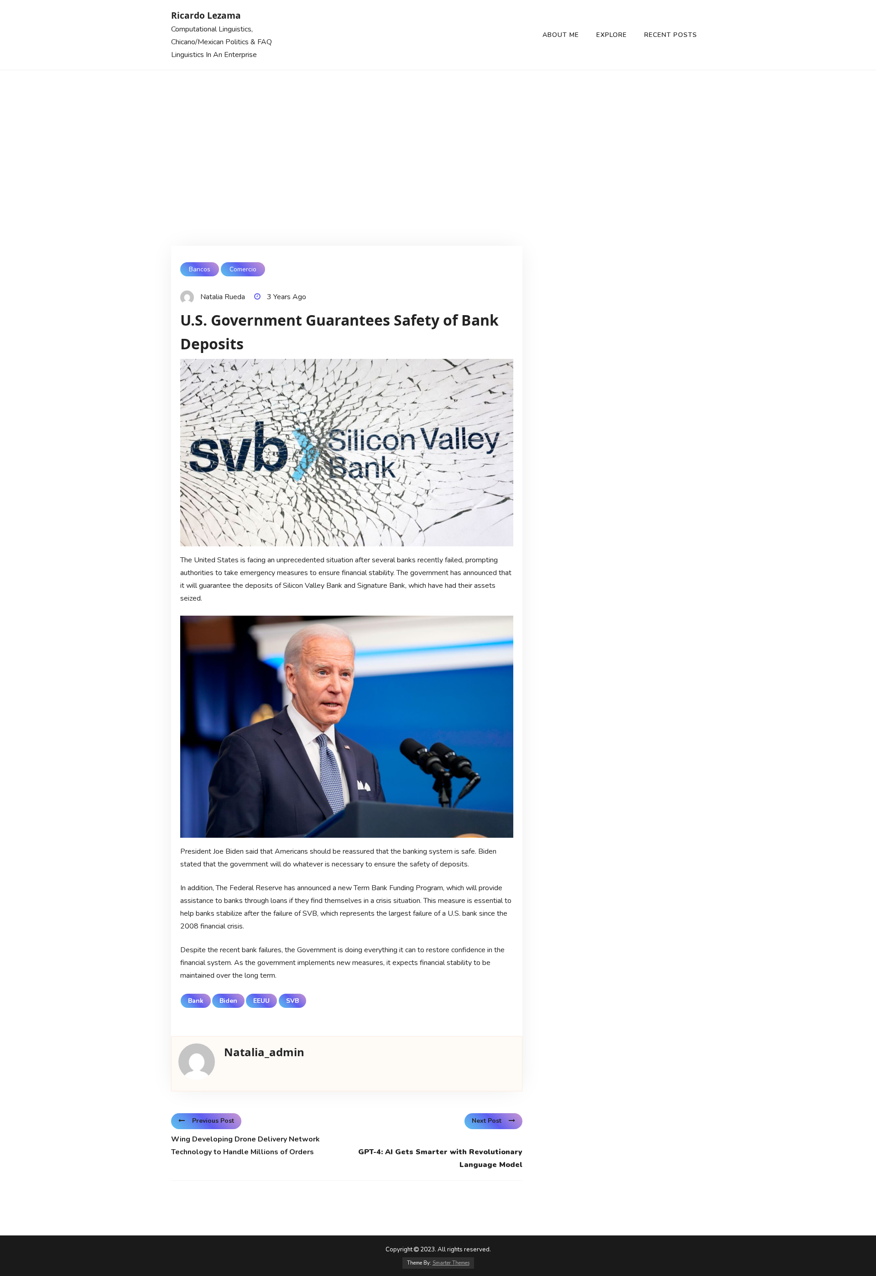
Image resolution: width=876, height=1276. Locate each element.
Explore (611, 35)
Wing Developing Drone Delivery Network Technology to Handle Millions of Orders (245, 1145)
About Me (560, 35)
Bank (195, 1000)
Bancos (199, 269)
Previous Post (213, 1120)
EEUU (261, 1000)
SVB (292, 1000)
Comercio (242, 269)
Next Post (486, 1120)
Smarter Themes (451, 1263)
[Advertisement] (438, 138)
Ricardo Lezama (206, 15)
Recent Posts (670, 35)
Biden (228, 1000)
